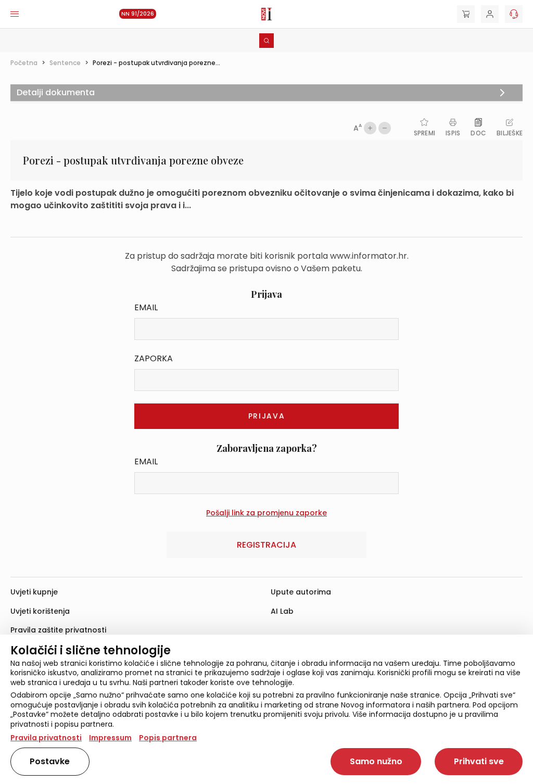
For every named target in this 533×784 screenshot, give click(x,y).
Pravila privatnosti (46, 737)
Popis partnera (168, 737)
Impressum (110, 737)
